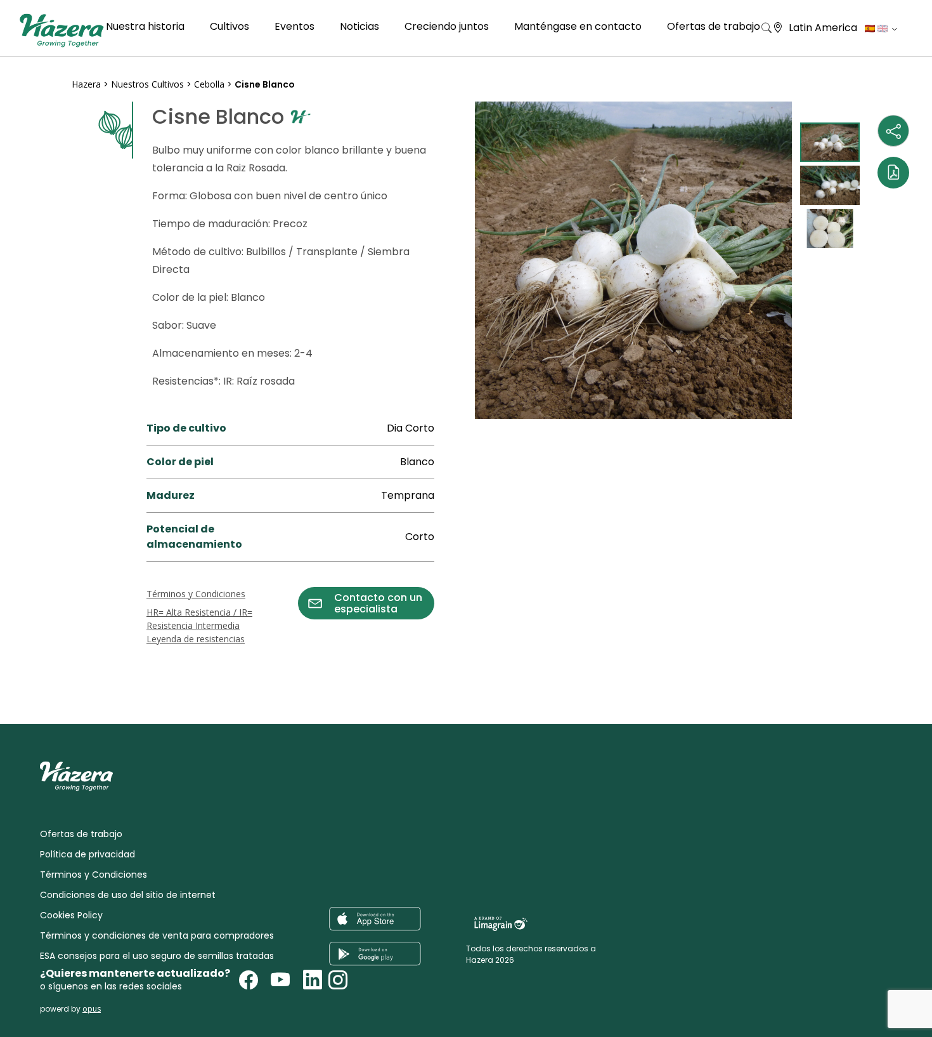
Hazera (86, 84)
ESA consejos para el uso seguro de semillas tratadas (157, 955)
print (84, 652)
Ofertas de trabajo (713, 26)
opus (91, 1008)
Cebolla (209, 84)
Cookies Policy (71, 915)
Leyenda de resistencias (195, 639)
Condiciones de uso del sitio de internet (128, 894)
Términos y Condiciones (195, 594)
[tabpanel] (633, 260)
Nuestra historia (145, 26)
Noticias (359, 26)
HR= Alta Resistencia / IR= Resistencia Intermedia (199, 618)
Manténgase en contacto (578, 26)
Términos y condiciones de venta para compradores (157, 935)
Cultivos (229, 26)
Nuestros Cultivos (148, 84)
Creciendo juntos (447, 26)
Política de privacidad (87, 854)
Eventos (294, 26)
